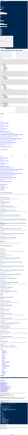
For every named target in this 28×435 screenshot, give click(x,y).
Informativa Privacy (4, 418)
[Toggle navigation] (6, 55)
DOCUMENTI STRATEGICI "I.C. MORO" (8, 210)
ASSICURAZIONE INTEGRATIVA (6, 206)
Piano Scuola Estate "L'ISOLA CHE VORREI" (8, 278)
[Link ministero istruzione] (3, 1)
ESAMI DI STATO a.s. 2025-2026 (6, 305)
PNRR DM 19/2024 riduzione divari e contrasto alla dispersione (11, 274)
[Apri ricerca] (22, 55)
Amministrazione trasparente (5, 422)
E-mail (8, 24)
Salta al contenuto (2, 0)
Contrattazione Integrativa (5, 202)
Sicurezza (2, 249)
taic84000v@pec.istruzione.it (9, 409)
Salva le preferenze (6, 402)
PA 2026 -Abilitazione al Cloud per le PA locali (8, 237)
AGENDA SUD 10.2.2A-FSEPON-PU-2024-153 (8, 291)
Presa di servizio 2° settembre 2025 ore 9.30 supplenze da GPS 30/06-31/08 (12, 233)
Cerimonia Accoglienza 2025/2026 (6, 336)
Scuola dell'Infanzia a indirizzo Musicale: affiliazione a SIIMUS (10, 228)
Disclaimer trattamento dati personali (4, 428)
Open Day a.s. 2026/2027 (5, 331)
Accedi (1, 9)
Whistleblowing (3, 253)
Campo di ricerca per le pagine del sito (4, 112)
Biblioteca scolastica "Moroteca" (6, 313)
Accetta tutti (2, 402)
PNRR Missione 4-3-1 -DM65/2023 (6, 287)
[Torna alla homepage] (14, 50)
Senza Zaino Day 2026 (4, 309)
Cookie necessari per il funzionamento (4, 400)
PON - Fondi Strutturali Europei (6, 245)
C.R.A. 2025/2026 (4, 341)
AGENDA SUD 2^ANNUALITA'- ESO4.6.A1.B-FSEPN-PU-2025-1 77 (12, 270)
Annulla (1, 48)
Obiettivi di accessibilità (4, 420)
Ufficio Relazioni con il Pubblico (5, 419)
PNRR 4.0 (3, 241)
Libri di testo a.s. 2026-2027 (5, 301)
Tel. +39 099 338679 (5, 408)
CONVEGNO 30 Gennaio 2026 (6, 318)
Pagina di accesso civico (5, 197)
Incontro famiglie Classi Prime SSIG (6, 297)
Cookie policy (3, 417)
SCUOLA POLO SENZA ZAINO (6, 192)
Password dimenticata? (3, 15)
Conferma (4, 48)
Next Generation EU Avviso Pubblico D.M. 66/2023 (9, 282)
